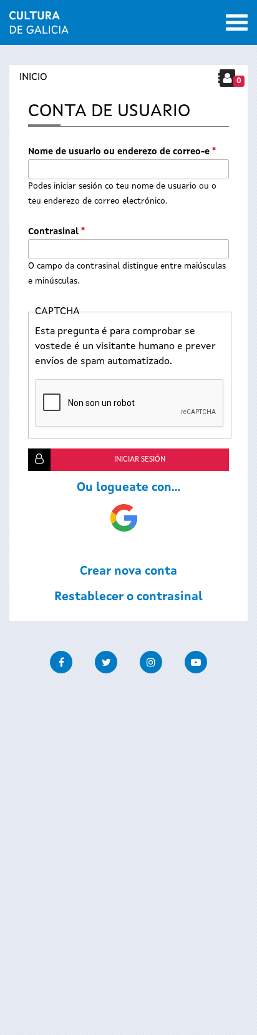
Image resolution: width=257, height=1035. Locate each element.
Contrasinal (56, 231)
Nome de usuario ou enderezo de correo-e (122, 151)
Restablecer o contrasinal (128, 597)
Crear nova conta (128, 571)
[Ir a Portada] (39, 26)
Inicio (33, 77)
